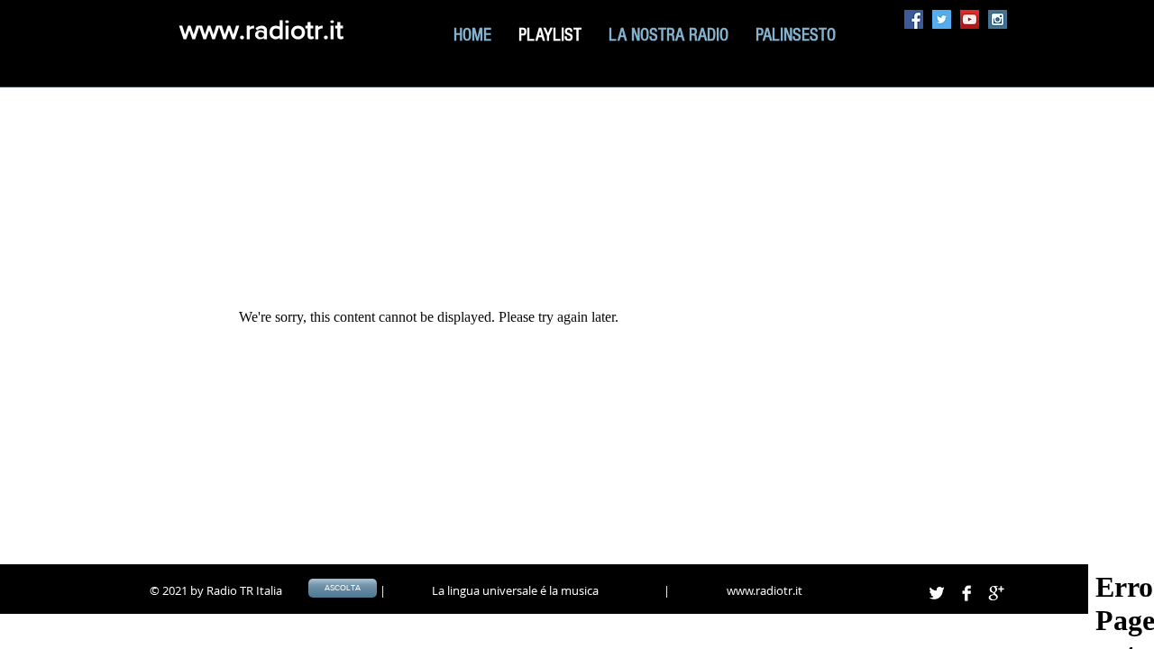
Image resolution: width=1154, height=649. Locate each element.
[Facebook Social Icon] (913, 19)
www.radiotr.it (261, 29)
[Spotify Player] (791, 150)
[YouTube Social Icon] (969, 19)
